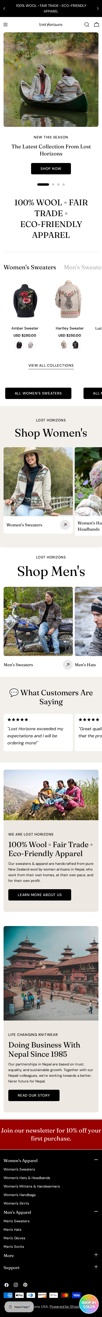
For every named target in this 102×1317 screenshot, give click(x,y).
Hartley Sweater (70, 328)
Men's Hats (13, 1229)
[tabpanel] (51, 317)
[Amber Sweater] (25, 300)
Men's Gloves (14, 1238)
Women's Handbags (20, 1195)
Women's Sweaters (19, 1169)
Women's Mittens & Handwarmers (32, 1186)
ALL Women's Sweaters (38, 393)
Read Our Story (34, 1095)
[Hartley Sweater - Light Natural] (64, 344)
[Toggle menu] (5, 24)
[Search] (87, 24)
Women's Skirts (16, 1203)
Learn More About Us (40, 894)
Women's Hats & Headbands (27, 1177)
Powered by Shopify (66, 1306)
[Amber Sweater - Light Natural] (30, 344)
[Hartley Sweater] (69, 300)
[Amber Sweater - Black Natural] (19, 344)
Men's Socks (14, 1246)
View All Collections (51, 365)
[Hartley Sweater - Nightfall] (75, 344)
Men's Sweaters (17, 1221)
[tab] (30, 267)
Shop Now (51, 168)
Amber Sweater (24, 328)
